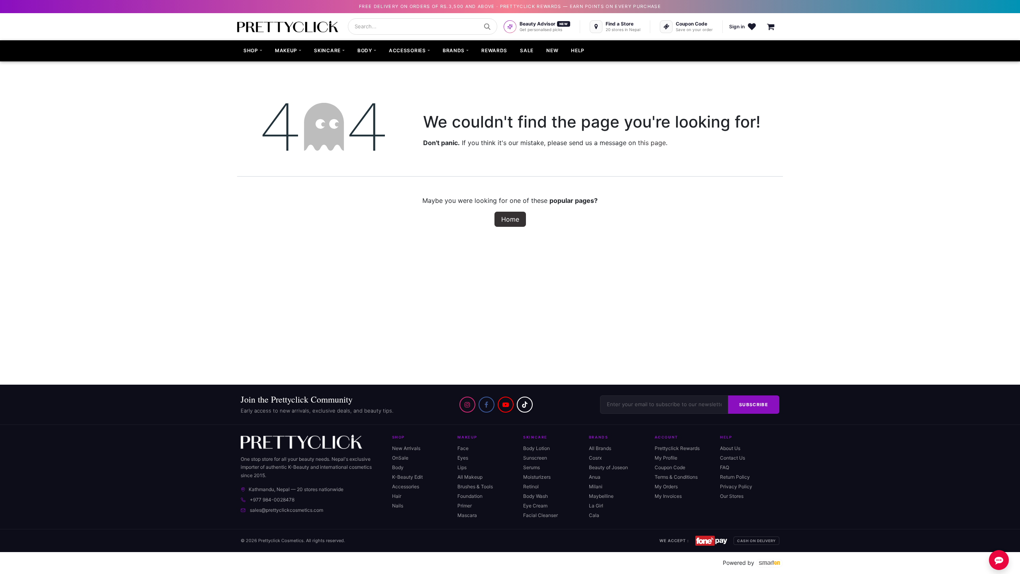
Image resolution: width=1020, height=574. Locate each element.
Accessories (405, 486)
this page (652, 143)
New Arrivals (406, 448)
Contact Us (732, 458)
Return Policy (735, 477)
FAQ (724, 467)
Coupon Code (670, 467)
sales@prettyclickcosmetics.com (286, 510)
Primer (464, 506)
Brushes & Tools (475, 486)
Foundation (470, 496)
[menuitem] (253, 51)
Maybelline (601, 496)
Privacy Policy (736, 486)
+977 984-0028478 (272, 500)
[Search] (487, 27)
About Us (730, 448)
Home (510, 219)
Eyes (462, 458)
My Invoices (668, 496)
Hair (396, 496)
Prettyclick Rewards (677, 448)
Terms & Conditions (676, 477)
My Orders (666, 486)
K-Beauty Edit (407, 477)
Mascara (467, 515)
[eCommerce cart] (775, 27)
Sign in (737, 26)
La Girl (596, 506)
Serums (531, 467)
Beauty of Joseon (608, 467)
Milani (595, 486)
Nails (397, 506)
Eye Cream (535, 506)
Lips (462, 467)
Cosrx (595, 458)
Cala (594, 515)
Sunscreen (535, 458)
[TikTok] (525, 405)
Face (463, 448)
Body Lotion (536, 448)
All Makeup (470, 477)
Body (398, 467)
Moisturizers (537, 477)
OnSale (400, 458)
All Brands (600, 448)
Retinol (531, 486)
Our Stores (731, 496)
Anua (594, 477)
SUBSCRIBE (753, 404)
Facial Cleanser (540, 515)
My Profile (666, 458)
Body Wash (535, 496)
